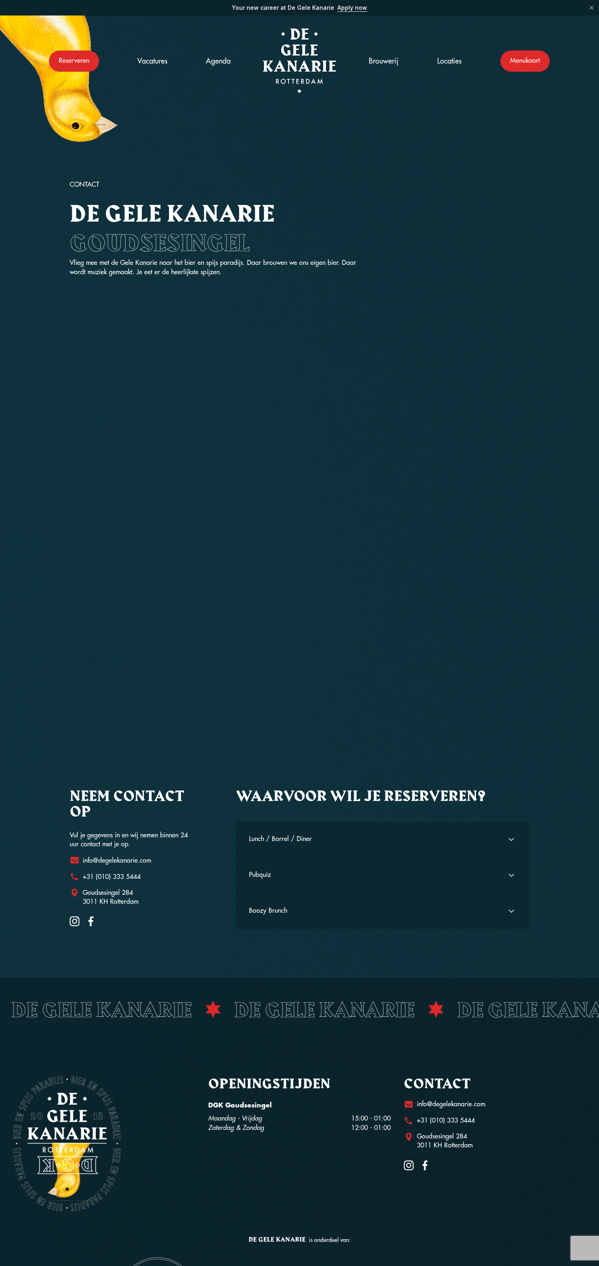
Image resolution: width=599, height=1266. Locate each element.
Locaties (449, 61)
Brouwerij (384, 61)
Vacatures (152, 61)
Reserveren (74, 60)
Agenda (218, 61)
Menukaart (525, 60)
